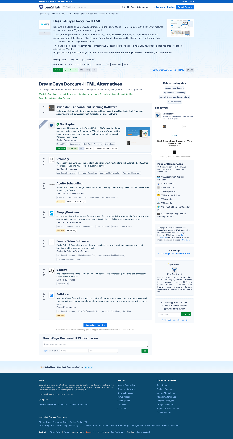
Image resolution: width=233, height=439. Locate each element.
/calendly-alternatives (50, 156)
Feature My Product (165, 7)
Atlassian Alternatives (166, 397)
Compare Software (126, 389)
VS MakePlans (167, 187)
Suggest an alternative (95, 325)
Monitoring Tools (152, 425)
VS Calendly (166, 199)
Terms (66, 432)
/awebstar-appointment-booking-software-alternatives (66, 104)
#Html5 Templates (68, 94)
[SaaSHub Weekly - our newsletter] (123, 6)
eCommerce (98, 425)
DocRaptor (173, 274)
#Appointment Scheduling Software (55, 98)
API (86, 404)
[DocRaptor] (51, 125)
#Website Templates (48, 94)
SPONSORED (42, 123)
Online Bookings (174, 102)
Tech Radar (162, 385)
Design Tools (76, 422)
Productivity (61, 425)
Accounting (85, 425)
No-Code (47, 422)
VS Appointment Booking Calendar (170, 178)
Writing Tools (116, 425)
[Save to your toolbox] (44, 33)
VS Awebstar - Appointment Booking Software (171, 215)
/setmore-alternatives (50, 291)
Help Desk (49, 425)
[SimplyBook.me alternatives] (51, 213)
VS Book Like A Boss (170, 195)
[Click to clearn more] (116, 367)
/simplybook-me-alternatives (54, 209)
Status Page (85, 70)
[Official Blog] (94, 70)
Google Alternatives (166, 393)
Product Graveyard (165, 400)
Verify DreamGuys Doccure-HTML (168, 70)
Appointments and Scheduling (174, 97)
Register (184, 1)
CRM (41, 425)
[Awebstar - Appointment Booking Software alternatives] (51, 108)
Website (58, 70)
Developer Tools (60, 422)
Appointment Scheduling (174, 92)
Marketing (73, 425)
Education (175, 425)
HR (107, 425)
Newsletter (122, 408)
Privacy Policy (55, 432)
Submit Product (185, 7)
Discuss (72, 404)
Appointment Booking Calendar (125, 52)
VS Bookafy (166, 203)
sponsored (88, 367)
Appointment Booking (174, 88)
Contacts (62, 404)
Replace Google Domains (168, 408)
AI (40, 422)
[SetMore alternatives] (51, 295)
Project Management (133, 425)
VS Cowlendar (167, 183)
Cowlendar (148, 52)
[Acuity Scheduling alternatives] (51, 184)
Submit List (122, 404)
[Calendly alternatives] (51, 160)
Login (192, 1)
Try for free (61, 148)
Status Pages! (123, 397)
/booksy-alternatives (50, 267)
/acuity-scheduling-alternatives (55, 180)
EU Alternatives (164, 412)
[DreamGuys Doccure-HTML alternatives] (44, 25)
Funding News (123, 400)
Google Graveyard (165, 404)
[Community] (128, 6)
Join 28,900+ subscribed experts (174, 320)
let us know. (185, 240)
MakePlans (166, 52)
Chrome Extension (125, 393)
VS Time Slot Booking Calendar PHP (173, 208)
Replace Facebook (165, 389)
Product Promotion (48, 404)
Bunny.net (90, 432)
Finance (165, 425)
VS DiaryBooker (168, 191)
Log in (45, 351)
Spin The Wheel (117, 432)
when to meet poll (143, 432)
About (80, 404)
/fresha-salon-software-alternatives (57, 238)
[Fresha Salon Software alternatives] (51, 242)
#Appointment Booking (122, 94)
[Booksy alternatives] (51, 271)
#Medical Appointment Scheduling (94, 94)
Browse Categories (126, 385)
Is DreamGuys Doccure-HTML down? (174, 253)
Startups (69, 1)
